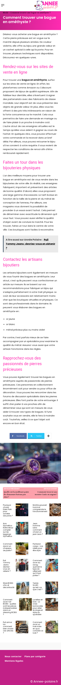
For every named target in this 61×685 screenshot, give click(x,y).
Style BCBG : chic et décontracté (8, 585)
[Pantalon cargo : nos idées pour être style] (51, 548)
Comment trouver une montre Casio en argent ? (46, 493)
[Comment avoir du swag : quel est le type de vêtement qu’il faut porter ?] (51, 565)
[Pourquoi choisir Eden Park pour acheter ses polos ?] (22, 509)
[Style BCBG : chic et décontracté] (22, 588)
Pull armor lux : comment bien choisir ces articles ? (8, 627)
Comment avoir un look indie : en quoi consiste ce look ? (38, 627)
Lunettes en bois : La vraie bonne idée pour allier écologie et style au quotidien (38, 607)
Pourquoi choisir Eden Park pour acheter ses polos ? (8, 510)
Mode (5, 12)
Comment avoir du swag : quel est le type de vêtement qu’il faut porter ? (37, 568)
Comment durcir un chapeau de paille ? (7, 547)
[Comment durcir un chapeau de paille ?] (22, 548)
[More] (48, 436)
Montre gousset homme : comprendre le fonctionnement (40, 508)
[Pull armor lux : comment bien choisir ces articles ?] (22, 627)
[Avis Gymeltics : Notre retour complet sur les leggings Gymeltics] (22, 528)
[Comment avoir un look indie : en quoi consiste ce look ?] (51, 627)
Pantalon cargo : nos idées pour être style (38, 547)
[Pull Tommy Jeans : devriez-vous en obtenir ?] (22, 565)
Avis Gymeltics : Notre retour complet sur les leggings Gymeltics (8, 529)
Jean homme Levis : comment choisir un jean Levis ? (38, 528)
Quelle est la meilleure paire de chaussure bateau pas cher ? (16, 494)
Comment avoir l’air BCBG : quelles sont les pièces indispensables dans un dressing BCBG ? (10, 607)
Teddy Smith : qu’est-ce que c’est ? (37, 586)
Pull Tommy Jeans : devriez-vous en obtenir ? (7, 565)
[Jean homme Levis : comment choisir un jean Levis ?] (51, 528)
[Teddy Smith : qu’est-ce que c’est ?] (51, 588)
